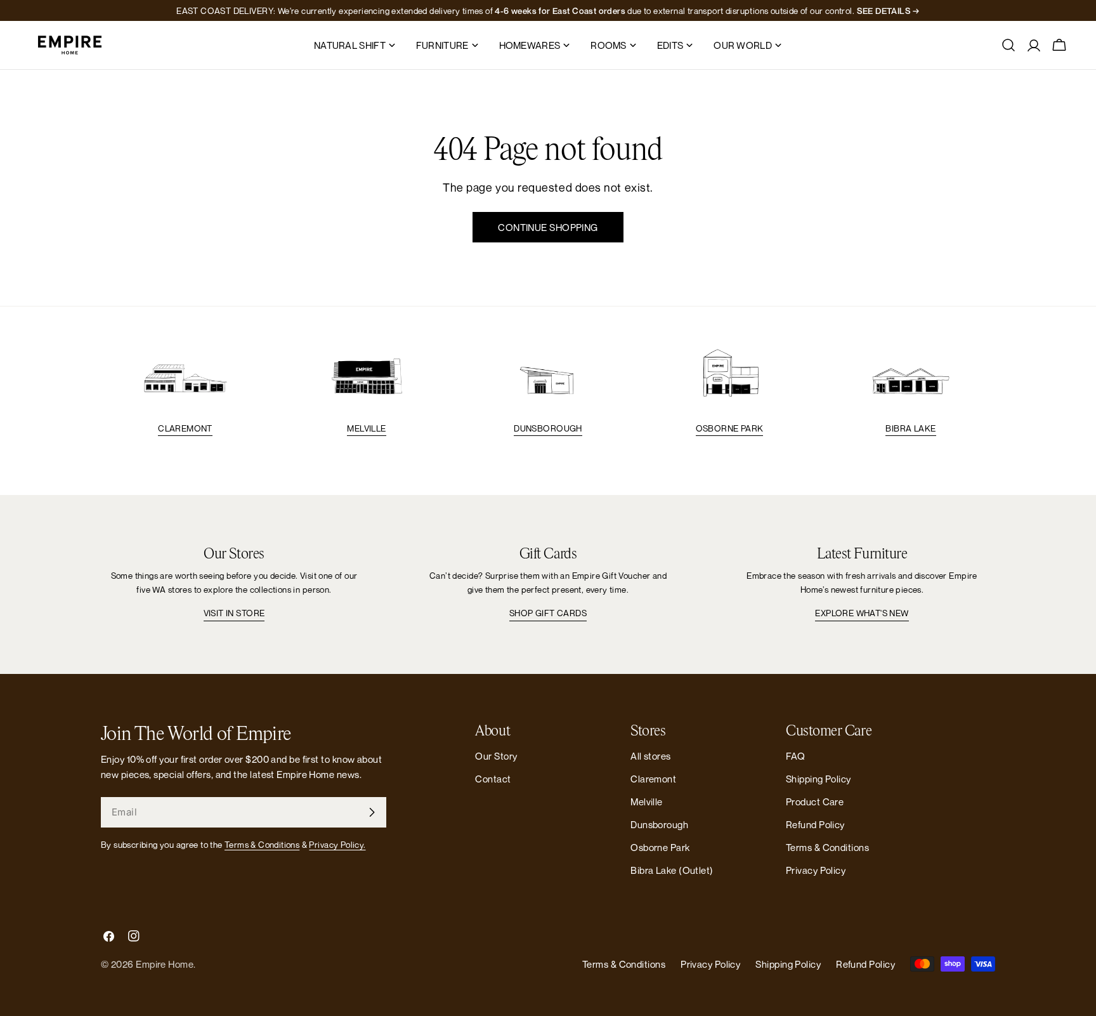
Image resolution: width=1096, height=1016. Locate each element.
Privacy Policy (815, 870)
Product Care (815, 801)
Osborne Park (730, 428)
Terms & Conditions (262, 845)
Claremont (185, 428)
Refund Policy (815, 824)
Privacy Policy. (337, 845)
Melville (366, 428)
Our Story (496, 756)
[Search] (1008, 45)
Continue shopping (548, 227)
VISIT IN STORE (234, 613)
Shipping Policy (818, 778)
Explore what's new (861, 613)
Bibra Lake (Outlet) (672, 870)
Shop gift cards (548, 613)
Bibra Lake (910, 428)
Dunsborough (548, 428)
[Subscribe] (371, 812)
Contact (493, 778)
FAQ (795, 756)
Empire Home (164, 964)
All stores (650, 756)
